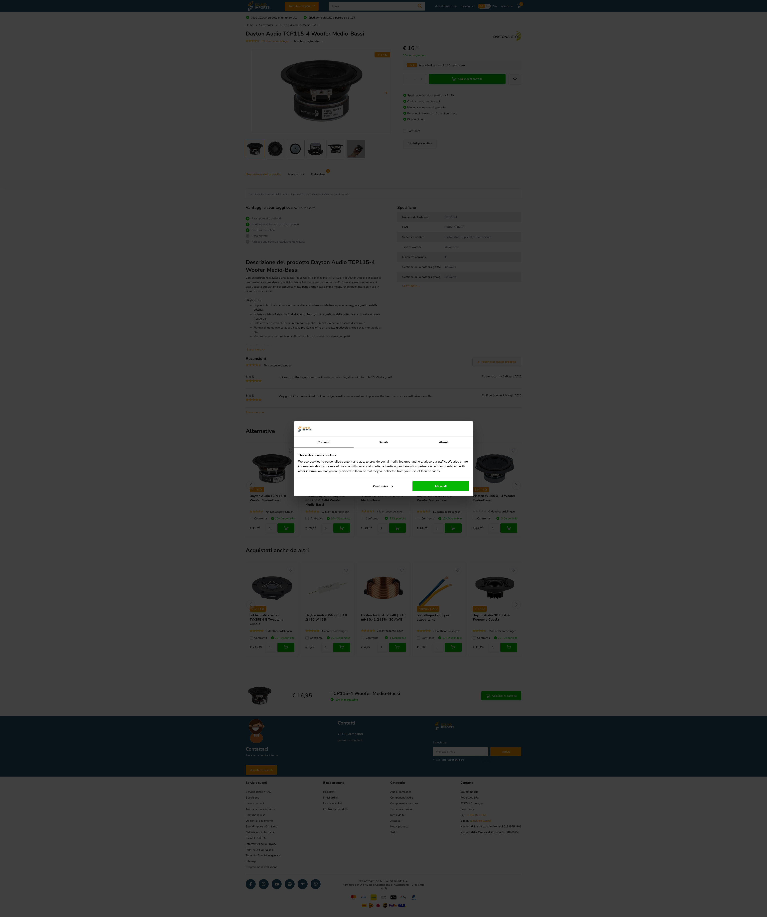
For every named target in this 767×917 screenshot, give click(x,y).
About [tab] (443, 442)
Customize (380, 486)
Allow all (441, 486)
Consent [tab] (324, 442)
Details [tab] (383, 442)
